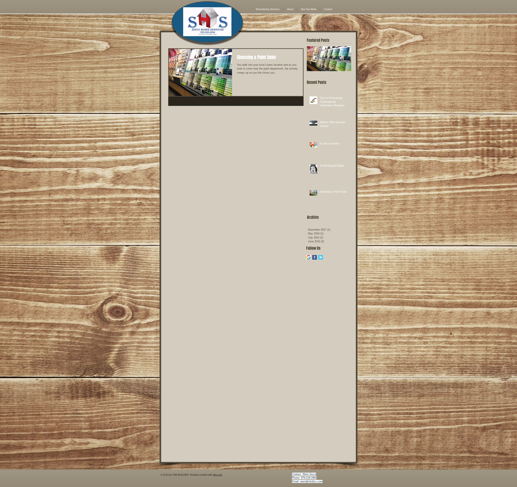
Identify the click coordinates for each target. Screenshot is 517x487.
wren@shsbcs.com (311, 481)
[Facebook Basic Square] (314, 257)
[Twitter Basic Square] (320, 257)
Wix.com (217, 474)
